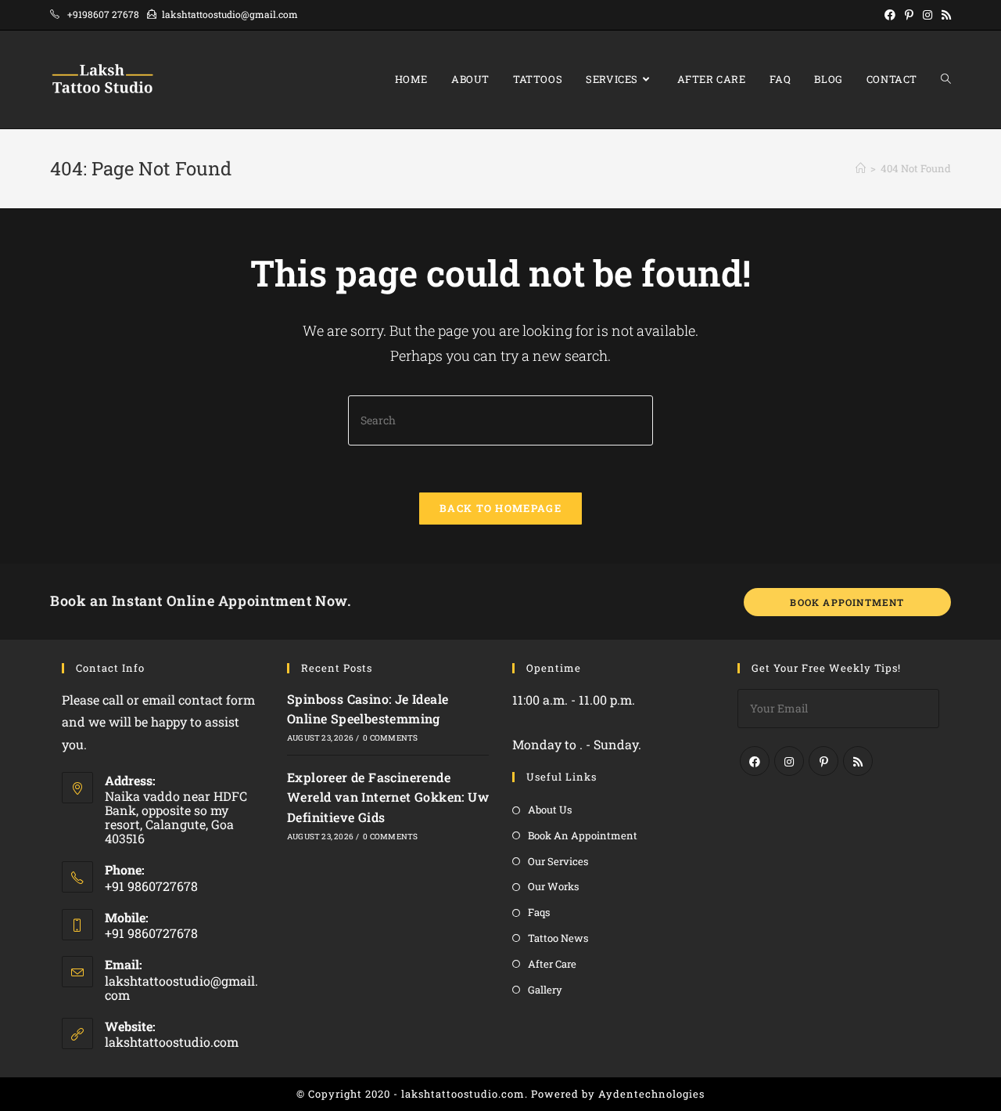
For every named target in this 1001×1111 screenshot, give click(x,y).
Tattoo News (558, 938)
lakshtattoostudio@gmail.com (181, 987)
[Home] (861, 168)
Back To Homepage (500, 508)
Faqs (539, 912)
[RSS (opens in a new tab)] (944, 15)
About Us (550, 810)
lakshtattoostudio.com (172, 1041)
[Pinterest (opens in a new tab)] (909, 15)
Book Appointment (847, 602)
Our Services (558, 861)
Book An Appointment (582, 835)
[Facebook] (755, 761)
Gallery (545, 990)
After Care (552, 964)
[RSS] (858, 761)
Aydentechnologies (651, 1094)
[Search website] (946, 79)
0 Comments (390, 738)
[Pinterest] (823, 761)
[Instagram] (789, 761)
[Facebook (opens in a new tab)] (890, 15)
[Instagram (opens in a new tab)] (927, 15)
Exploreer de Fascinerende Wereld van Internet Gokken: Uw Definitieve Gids (388, 797)
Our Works (553, 886)
